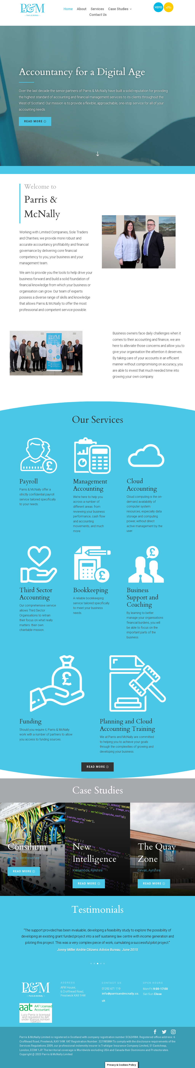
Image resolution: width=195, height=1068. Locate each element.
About (81, 9)
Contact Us (98, 15)
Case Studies (118, 9)
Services (97, 9)
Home (68, 9)
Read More (33, 121)
